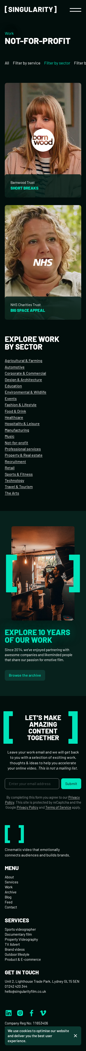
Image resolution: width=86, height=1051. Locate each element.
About (9, 877)
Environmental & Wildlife (25, 392)
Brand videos (15, 949)
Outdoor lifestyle (17, 954)
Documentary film (18, 934)
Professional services (23, 448)
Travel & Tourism (19, 486)
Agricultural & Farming (23, 360)
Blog (8, 897)
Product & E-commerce (23, 959)
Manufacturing (17, 430)
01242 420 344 (16, 986)
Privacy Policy (27, 807)
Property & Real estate (24, 455)
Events (11, 398)
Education (13, 385)
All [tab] (7, 62)
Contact (11, 907)
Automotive (15, 367)
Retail (10, 467)
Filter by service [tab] (26, 62)
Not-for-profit (16, 442)
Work (9, 33)
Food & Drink (15, 411)
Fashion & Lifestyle (21, 404)
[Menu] (75, 9)
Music (9, 436)
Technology (14, 480)
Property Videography (21, 939)
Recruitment (15, 461)
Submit (71, 783)
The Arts (12, 493)
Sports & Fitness (19, 474)
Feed (8, 902)
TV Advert (12, 944)
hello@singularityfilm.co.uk (25, 991)
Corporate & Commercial (25, 373)
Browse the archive (25, 675)
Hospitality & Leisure (22, 423)
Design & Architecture (23, 379)
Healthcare (14, 417)
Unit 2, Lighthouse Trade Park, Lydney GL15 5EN (42, 981)
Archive (10, 892)
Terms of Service (58, 807)
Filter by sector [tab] (57, 62)
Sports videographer (20, 929)
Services (11, 882)
